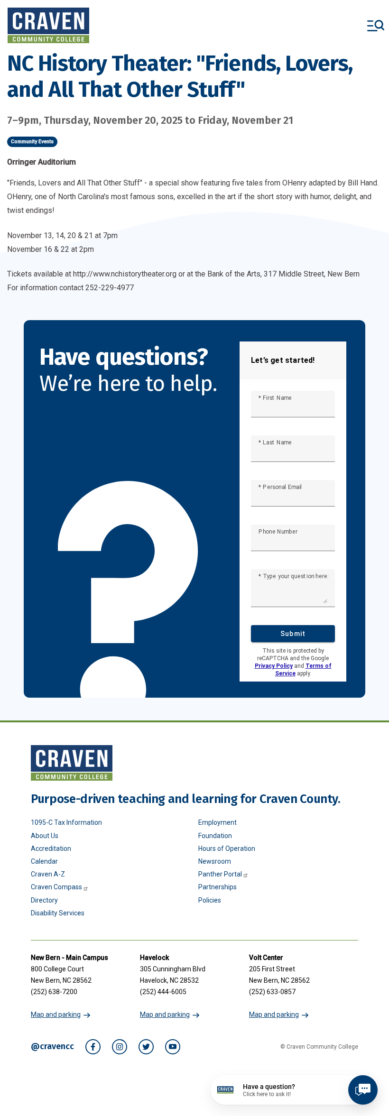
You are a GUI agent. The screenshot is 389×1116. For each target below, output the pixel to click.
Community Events (32, 141)
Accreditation (51, 848)
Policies (209, 900)
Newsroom (214, 861)
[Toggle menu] (375, 25)
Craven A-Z (48, 874)
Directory (44, 900)
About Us (44, 835)
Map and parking (56, 1014)
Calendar (44, 861)
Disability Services (57, 913)
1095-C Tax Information (66, 822)
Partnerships (217, 887)
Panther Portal (220, 874)
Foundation (215, 835)
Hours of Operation (226, 848)
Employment (217, 822)
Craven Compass (56, 887)
